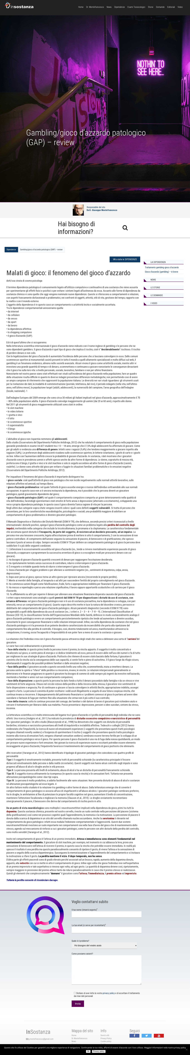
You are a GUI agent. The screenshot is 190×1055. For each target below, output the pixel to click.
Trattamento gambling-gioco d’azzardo (162, 267)
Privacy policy (98, 1051)
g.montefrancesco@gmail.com (41, 1039)
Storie (150, 7)
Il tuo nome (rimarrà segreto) (85, 909)
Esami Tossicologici (136, 7)
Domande (160, 7)
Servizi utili (105, 1035)
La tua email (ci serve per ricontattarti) (89, 925)
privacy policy (109, 993)
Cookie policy (106, 1041)
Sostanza (38, 1032)
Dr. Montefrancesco (95, 7)
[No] (186, 1049)
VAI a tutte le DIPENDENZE (125, 259)
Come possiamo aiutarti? (82, 953)
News (109, 7)
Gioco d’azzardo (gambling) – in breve (161, 271)
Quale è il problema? (80, 941)
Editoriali (171, 7)
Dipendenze (119, 7)
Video (180, 7)
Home (80, 7)
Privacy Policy (106, 1038)
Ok (88, 1051)
